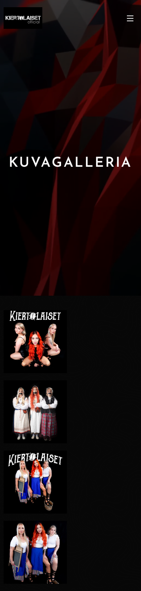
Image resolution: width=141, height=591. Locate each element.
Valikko (130, 18)
